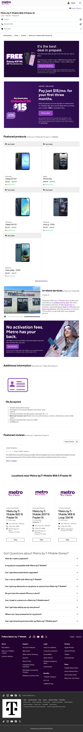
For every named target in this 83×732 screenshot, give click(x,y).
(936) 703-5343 (66, 526)
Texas (16, 35)
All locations (8, 35)
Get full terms (52, 72)
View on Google (11, 461)
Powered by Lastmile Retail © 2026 (41, 728)
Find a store (45, 113)
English (73, 8)
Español (78, 8)
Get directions (12, 346)
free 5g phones (67, 305)
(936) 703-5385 (14, 526)
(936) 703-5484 (40, 528)
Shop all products (41, 281)
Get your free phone (46, 66)
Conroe (23, 35)
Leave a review (69, 441)
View (15, 540)
